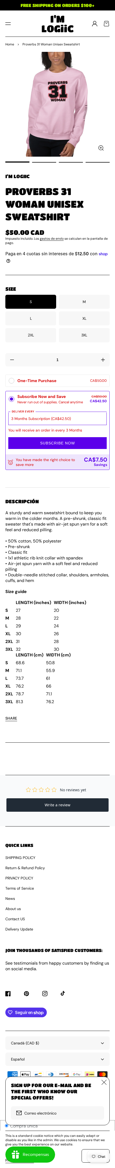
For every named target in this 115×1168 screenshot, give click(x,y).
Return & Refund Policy (25, 867)
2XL (31, 335)
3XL (84, 335)
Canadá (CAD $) (25, 1043)
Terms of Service (19, 888)
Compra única (23, 1126)
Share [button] (11, 718)
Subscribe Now (57, 443)
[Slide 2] (44, 162)
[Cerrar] (104, 1082)
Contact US (15, 919)
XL (84, 318)
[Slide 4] (98, 162)
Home (9, 44)
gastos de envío (52, 238)
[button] (8, 24)
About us (13, 908)
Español (18, 1059)
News (10, 898)
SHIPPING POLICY (20, 857)
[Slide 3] (71, 162)
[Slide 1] (17, 162)
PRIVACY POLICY (19, 878)
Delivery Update (19, 929)
